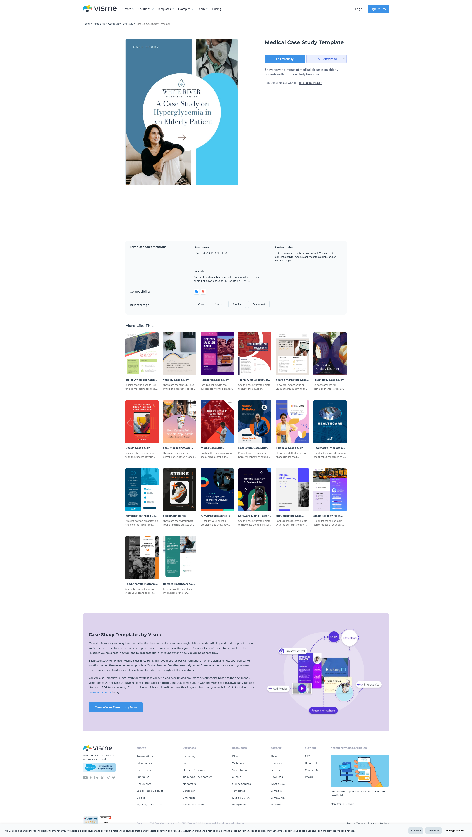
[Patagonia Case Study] (217, 353)
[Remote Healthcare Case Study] (179, 557)
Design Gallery (241, 797)
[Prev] (153, 112)
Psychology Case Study (328, 379)
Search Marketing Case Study (291, 380)
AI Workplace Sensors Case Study (215, 516)
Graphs (141, 797)
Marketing (189, 756)
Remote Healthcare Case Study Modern (141, 516)
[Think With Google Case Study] (254, 353)
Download (276, 776)
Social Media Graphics (150, 790)
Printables (143, 776)
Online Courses (241, 783)
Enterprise (189, 797)
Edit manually (285, 59)
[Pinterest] (113, 777)
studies (237, 304)
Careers (275, 770)
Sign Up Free (379, 9)
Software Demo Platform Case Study (254, 516)
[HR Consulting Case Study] (292, 489)
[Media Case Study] (217, 421)
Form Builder (145, 770)
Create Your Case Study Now (116, 707)
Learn (201, 9)
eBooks (236, 776)
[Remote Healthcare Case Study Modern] (142, 489)
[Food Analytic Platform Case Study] (142, 557)
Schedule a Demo (193, 804)
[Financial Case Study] (292, 421)
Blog (235, 756)
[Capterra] (91, 817)
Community (277, 797)
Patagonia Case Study (215, 379)
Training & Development (197, 776)
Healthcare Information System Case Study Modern (328, 448)
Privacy (372, 823)
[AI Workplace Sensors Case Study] (217, 489)
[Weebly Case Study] (179, 353)
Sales (186, 763)
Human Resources (194, 770)
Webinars (238, 763)
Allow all (416, 830)
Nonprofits (189, 783)
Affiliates (275, 804)
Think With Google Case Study (254, 380)
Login (358, 9)
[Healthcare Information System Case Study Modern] (330, 421)
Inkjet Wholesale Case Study (140, 380)
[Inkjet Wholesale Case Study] (142, 353)
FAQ (307, 756)
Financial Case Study (289, 447)
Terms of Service (356, 823)
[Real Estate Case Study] (254, 421)
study (218, 304)
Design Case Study (137, 447)
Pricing (216, 9)
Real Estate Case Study (253, 447)
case (201, 304)
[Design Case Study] (142, 421)
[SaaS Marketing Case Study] (179, 421)
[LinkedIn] (96, 777)
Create (126, 9)
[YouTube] (85, 777)
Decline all (434, 830)
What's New (277, 783)
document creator (310, 82)
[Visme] (100, 9)
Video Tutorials (241, 770)
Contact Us (311, 770)
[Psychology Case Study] (330, 353)
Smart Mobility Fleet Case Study (326, 516)
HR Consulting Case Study (288, 516)
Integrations (239, 804)
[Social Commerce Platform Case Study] (179, 489)
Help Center (312, 763)
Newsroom (277, 763)
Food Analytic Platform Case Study (140, 584)
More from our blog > (342, 804)
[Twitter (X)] (102, 777)
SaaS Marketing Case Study (177, 448)
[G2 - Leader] (105, 817)
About (274, 756)
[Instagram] (108, 777)
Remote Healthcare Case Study (179, 584)
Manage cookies (455, 830)
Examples (184, 9)
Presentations (145, 756)
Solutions (144, 9)
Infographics (144, 763)
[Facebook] (91, 777)
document (259, 304)
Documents (144, 783)
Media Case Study (212, 447)
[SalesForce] (99, 767)
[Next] (210, 112)
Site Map (384, 823)
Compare (276, 790)
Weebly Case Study (176, 379)
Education (189, 790)
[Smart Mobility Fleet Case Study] (330, 489)
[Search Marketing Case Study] (292, 353)
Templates (164, 9)
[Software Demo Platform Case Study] (254, 489)
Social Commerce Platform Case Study (176, 516)
